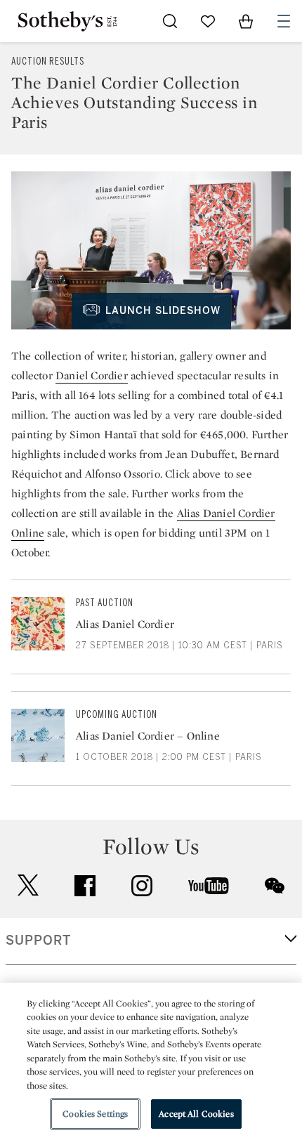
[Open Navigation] (284, 21)
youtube (208, 885)
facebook (85, 885)
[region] (151, 1061)
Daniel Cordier (91, 375)
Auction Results (47, 61)
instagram (141, 885)
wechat (274, 886)
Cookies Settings (95, 1114)
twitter (28, 885)
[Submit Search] (170, 21)
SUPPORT (38, 940)
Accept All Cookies (196, 1114)
